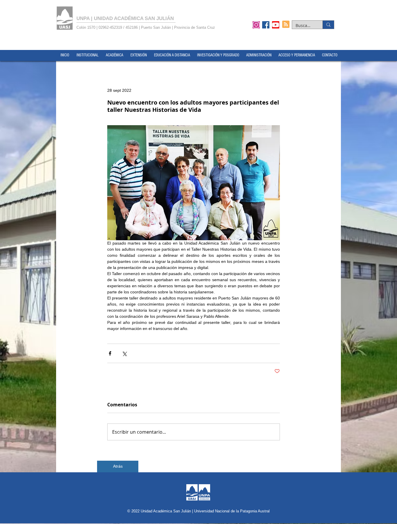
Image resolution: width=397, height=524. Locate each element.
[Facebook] (265, 24)
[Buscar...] (328, 25)
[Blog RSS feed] (285, 24)
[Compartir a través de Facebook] (110, 353)
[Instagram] (256, 24)
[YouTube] (275, 24)
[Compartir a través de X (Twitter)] (124, 353)
